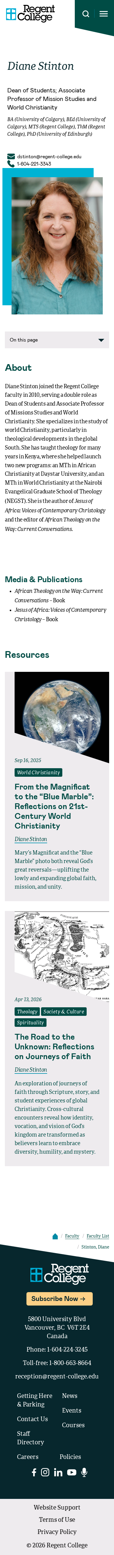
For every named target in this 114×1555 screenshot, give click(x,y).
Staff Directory (30, 1438)
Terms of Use (57, 1520)
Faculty (72, 1236)
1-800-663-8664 (70, 1363)
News (69, 1396)
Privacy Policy (57, 1532)
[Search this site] (86, 14)
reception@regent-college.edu (57, 1377)
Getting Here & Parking (34, 1400)
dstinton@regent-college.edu (49, 156)
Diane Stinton (31, 839)
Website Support (57, 1508)
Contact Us (32, 1420)
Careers (27, 1457)
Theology (27, 1012)
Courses (73, 1426)
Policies (70, 1457)
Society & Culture (63, 1012)
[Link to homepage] (30, 13)
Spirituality (30, 1023)
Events (71, 1411)
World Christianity (38, 773)
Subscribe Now (54, 1298)
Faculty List (98, 1236)
